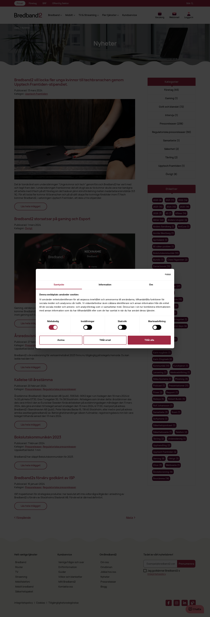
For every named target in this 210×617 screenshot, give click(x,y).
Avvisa (60, 340)
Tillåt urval (105, 340)
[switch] (87, 327)
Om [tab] (151, 284)
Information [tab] (105, 284)
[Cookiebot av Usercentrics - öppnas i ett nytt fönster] (157, 274)
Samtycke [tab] (59, 284)
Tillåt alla (149, 340)
